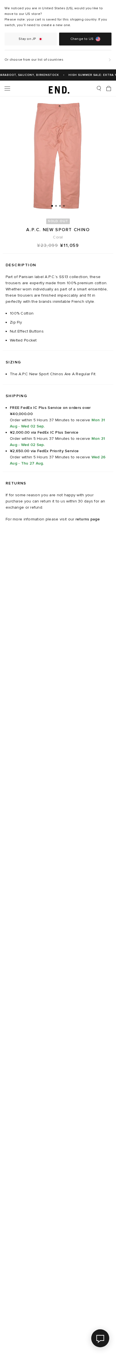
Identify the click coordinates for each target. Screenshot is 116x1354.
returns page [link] (87, 519)
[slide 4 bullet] (64, 205)
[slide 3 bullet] (60, 205)
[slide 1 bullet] (52, 205)
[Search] (98, 88)
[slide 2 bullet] (56, 205)
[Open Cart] (108, 88)
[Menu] (7, 88)
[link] (58, 88)
